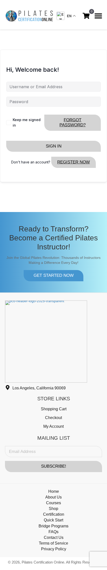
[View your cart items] (86, 16)
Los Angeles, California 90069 (39, 388)
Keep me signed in (27, 122)
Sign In (53, 146)
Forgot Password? (72, 122)
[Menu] (98, 16)
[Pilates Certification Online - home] (29, 15)
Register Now (73, 162)
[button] (53, 275)
